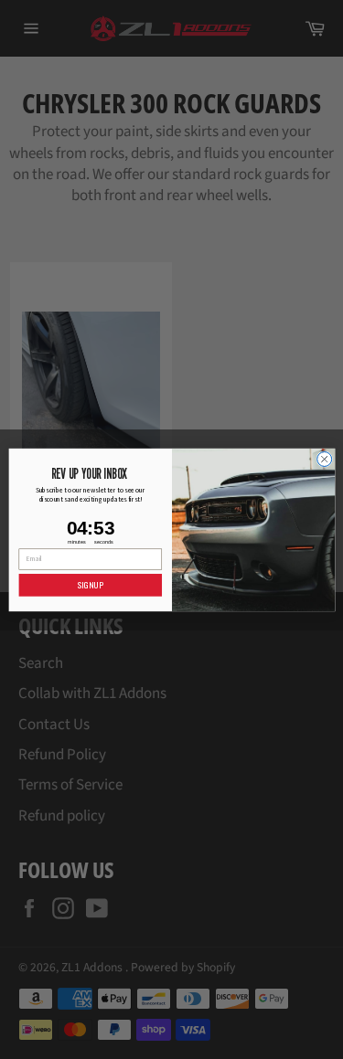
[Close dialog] (323, 458)
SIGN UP (89, 584)
